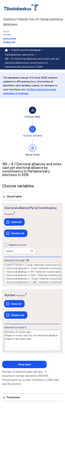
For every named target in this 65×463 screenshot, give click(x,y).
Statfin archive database (26, 49)
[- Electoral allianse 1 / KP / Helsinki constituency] (32, 271)
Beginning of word (17, 245)
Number (10, 295)
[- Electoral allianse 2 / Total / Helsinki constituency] (32, 278)
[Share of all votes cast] (32, 338)
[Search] (31, 250)
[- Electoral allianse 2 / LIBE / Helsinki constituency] (32, 282)
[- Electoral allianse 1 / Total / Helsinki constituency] (32, 268)
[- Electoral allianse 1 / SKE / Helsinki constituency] (32, 275)
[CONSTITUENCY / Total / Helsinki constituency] (32, 264)
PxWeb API (9, 42)
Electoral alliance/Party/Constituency (31, 208)
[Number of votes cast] (32, 332)
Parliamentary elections (19, 54)
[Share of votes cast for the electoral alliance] (32, 335)
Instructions (9, 38)
